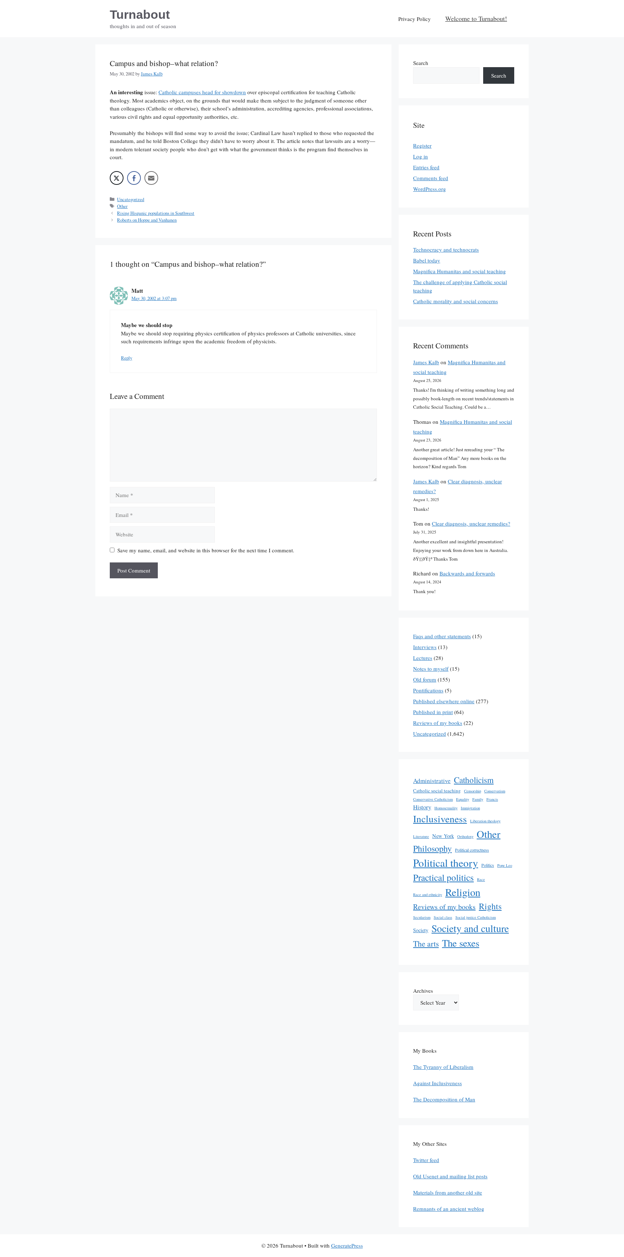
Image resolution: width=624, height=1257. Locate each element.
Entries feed (426, 167)
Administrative (432, 781)
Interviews (425, 647)
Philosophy (432, 848)
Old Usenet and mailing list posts (450, 1176)
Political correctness (472, 850)
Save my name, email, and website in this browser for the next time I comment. (205, 550)
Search (420, 62)
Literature (421, 836)
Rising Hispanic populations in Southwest (155, 213)
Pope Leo (504, 865)
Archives (423, 990)
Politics (487, 865)
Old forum (424, 679)
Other (122, 206)
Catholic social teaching (437, 790)
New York (443, 835)
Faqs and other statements (442, 636)
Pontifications (428, 690)
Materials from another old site (447, 1192)
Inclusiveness (440, 818)
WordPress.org (429, 188)
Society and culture (470, 928)
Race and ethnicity (427, 894)
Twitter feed (426, 1160)
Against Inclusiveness (437, 1083)
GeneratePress (347, 1245)
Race (481, 879)
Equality (462, 799)
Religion (462, 892)
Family (477, 799)
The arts (426, 943)
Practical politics (443, 877)
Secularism (421, 917)
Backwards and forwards (467, 573)
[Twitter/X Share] (117, 178)
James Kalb (426, 362)
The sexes (460, 942)
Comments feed (430, 178)
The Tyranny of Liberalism (443, 1066)
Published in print (433, 712)
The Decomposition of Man (444, 1099)
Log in (420, 156)
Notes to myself (430, 668)
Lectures (422, 657)
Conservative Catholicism (433, 799)
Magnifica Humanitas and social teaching (459, 271)
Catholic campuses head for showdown (202, 92)
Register (422, 145)
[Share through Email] (151, 178)
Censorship (472, 790)
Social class (443, 917)
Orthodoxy (465, 836)
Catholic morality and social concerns (455, 301)
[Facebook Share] (134, 178)
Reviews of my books (437, 722)
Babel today (426, 260)
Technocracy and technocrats (446, 249)
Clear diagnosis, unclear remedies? (471, 523)
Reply (126, 358)
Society (420, 930)
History (422, 807)
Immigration (470, 807)
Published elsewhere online (443, 701)
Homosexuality (446, 807)
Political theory (445, 863)
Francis (492, 799)
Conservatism (494, 790)
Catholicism (474, 779)
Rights (490, 906)
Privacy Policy (414, 18)
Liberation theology (485, 820)
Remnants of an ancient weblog (448, 1208)
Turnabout (140, 14)
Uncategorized (130, 199)
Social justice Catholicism (475, 917)
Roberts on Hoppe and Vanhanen (147, 220)
